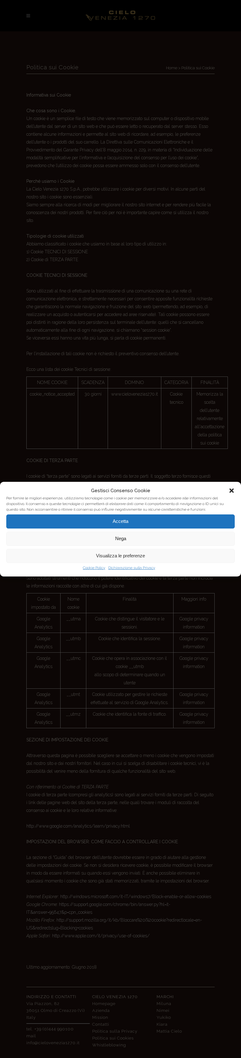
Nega (120, 538)
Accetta (120, 521)
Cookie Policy (94, 568)
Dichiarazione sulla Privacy (131, 568)
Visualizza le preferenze (120, 555)
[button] (231, 490)
